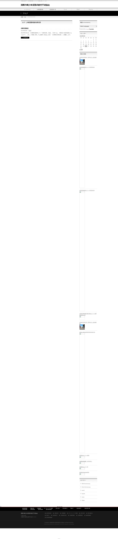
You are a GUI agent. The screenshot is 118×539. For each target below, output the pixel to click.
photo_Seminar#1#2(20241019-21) (87, 332)
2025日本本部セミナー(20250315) (87, 190)
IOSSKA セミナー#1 (83, 466)
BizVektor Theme (59, 524)
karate (83, 493)
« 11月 (81, 49)
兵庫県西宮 (32, 509)
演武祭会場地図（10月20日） (85, 461)
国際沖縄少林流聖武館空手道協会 (35, 5)
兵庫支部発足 (25, 28)
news (30, 30)
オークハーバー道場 (48, 508)
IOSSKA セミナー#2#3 (84, 455)
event (83, 490)
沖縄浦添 (39, 508)
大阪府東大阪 (87, 508)
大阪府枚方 (78, 508)
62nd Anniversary (86, 487)
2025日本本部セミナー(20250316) (87, 67)
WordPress (52, 524)
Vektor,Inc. (66, 524)
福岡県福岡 (40, 509)
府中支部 (58, 508)
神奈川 (71, 508)
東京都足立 (65, 508)
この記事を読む (25, 37)
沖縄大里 (32, 508)
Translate (91, 29)
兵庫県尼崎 (24, 509)
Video (83, 500)
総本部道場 (24, 508)
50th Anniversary (86, 483)
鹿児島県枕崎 (49, 509)
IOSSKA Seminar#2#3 (84, 472)
